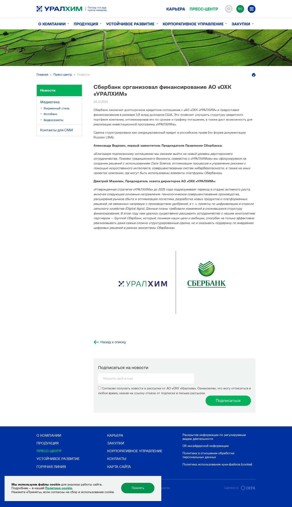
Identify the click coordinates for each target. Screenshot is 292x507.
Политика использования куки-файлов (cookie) (217, 464)
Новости (47, 90)
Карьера (175, 9)
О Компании (52, 24)
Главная (42, 75)
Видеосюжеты (53, 120)
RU (240, 9)
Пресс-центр (204, 9)
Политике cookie (58, 488)
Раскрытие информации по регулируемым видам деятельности (214, 437)
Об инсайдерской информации (205, 446)
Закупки (241, 24)
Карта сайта (119, 467)
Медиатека (50, 102)
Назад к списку (113, 342)
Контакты (116, 459)
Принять (138, 488)
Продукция (86, 24)
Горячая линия (51, 467)
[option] (175, 283)
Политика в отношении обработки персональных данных (208, 455)
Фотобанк (50, 114)
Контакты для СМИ (56, 130)
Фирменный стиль (57, 108)
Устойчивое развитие (130, 24)
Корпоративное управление (193, 24)
